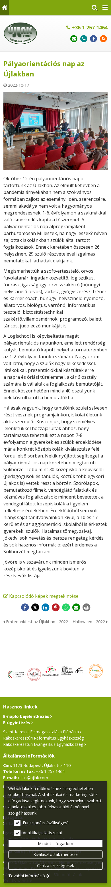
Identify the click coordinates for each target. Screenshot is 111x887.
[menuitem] (4, 7)
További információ (26, 875)
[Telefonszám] (84, 39)
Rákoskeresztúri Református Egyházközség (43, 738)
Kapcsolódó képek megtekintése (44, 596)
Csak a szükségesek (55, 865)
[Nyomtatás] (86, 607)
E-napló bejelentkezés (26, 716)
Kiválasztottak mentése (55, 854)
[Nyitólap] (4, 7)
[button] (105, 7)
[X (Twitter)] (35, 607)
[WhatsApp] (65, 607)
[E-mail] (74, 39)
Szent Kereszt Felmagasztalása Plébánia (41, 731)
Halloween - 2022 (89, 621)
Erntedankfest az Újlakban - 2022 (36, 621)
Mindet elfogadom (55, 843)
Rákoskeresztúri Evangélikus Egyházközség (43, 744)
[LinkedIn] (45, 607)
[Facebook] (93, 39)
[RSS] (103, 39)
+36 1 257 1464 (89, 27)
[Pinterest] (55, 607)
